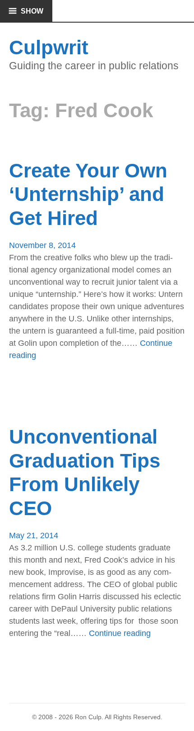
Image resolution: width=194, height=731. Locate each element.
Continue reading (120, 633)
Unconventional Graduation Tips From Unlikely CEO (84, 472)
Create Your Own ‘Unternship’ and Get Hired (88, 194)
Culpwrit (48, 47)
